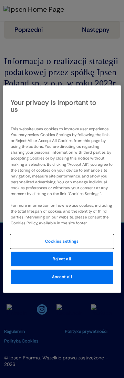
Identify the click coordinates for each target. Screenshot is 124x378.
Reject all (62, 259)
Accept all (62, 276)
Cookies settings (62, 241)
